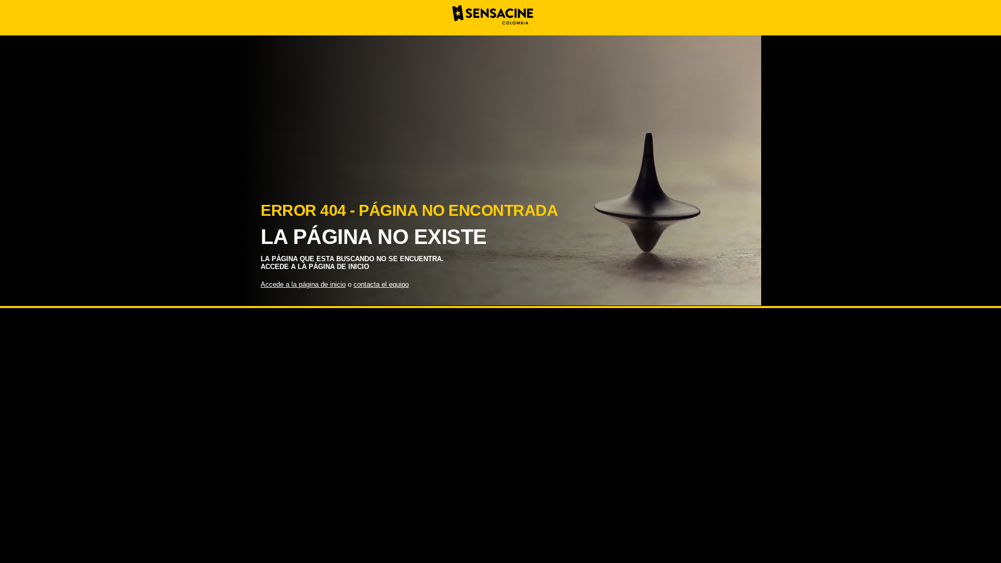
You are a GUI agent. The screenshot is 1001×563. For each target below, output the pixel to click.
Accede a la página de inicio (303, 284)
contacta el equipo (381, 284)
